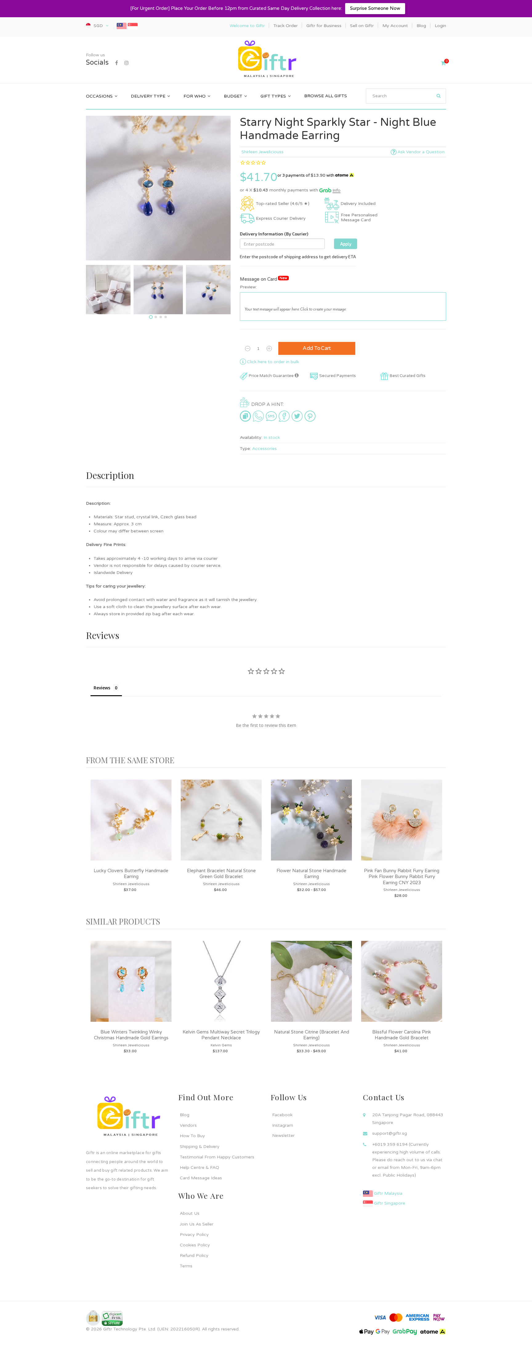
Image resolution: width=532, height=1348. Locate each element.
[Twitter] (297, 415)
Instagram (282, 1125)
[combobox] (405, 96)
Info (336, 190)
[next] (440, 842)
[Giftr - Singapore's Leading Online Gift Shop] (266, 59)
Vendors (188, 1125)
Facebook (282, 1114)
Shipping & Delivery (200, 1146)
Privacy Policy (194, 1234)
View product (131, 826)
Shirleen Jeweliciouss (262, 151)
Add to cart (317, 348)
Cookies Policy (195, 1245)
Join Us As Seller (196, 1224)
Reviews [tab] (102, 688)
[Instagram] (126, 63)
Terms (186, 1266)
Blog (184, 1114)
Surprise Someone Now (375, 8)
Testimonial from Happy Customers (217, 1157)
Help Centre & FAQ (199, 1167)
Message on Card (263, 279)
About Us (190, 1213)
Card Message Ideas (201, 1178)
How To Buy (192, 1135)
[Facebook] (116, 63)
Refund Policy (194, 1255)
